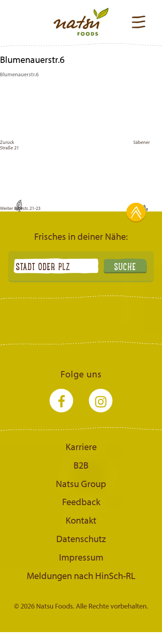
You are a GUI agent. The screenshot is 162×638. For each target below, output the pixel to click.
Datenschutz (81, 538)
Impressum (81, 557)
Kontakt (81, 520)
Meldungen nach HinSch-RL (81, 575)
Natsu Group (81, 483)
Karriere (81, 446)
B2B (81, 465)
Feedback (81, 501)
